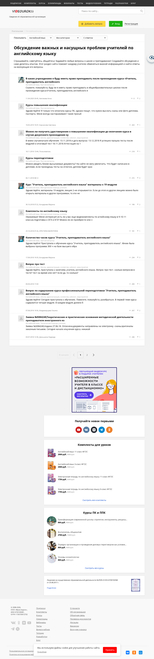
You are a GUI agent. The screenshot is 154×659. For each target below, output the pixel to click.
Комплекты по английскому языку (46, 210)
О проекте (75, 608)
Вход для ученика (78, 629)
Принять (109, 649)
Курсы (42, 3)
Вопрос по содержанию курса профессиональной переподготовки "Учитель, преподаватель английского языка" (81, 292)
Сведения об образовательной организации (27, 17)
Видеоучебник (93, 3)
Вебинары (69, 3)
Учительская (17, 31)
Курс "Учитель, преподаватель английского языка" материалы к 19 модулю (71, 184)
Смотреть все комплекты (94, 500)
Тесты (80, 3)
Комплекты (30, 3)
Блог (133, 3)
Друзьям (74, 622)
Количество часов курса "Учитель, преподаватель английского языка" (68, 237)
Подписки (15, 3)
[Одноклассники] (134, 652)
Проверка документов (80, 619)
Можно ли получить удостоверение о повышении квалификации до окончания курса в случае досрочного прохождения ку (78, 133)
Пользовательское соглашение (22, 651)
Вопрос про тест (35, 263)
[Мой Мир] (140, 652)
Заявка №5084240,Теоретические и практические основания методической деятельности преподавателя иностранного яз (79, 318)
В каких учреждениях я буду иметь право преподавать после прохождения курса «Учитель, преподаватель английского (81, 80)
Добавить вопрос (94, 23)
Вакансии (74, 626)
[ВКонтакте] (127, 652)
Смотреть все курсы (94, 568)
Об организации (78, 612)
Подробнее (51, 588)
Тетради (108, 3)
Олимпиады (54, 3)
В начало (64, 354)
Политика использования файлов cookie (25, 654)
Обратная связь (77, 615)
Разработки (121, 3)
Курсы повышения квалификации (46, 104)
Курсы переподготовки (39, 157)
